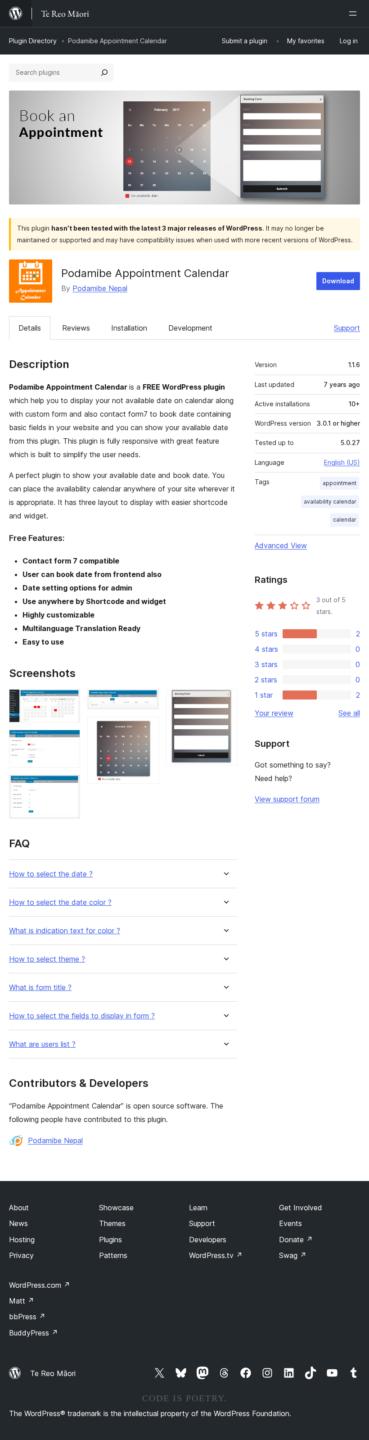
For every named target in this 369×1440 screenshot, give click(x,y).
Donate (296, 1239)
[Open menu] (354, 13)
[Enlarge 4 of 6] (146, 701)
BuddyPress (33, 1332)
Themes (112, 1223)
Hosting (22, 1239)
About (19, 1207)
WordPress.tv (216, 1255)
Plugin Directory (33, 41)
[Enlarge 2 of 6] (67, 741)
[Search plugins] (104, 73)
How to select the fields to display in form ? (82, 1016)
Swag (292, 1255)
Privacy (21, 1255)
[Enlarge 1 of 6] (67, 701)
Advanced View (281, 545)
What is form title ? (40, 987)
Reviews (76, 327)
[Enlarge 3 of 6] (67, 786)
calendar (344, 519)
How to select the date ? (51, 874)
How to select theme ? (47, 959)
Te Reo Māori (53, 1373)
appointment (339, 483)
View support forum (287, 799)
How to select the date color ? (60, 902)
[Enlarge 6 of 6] (225, 701)
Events (290, 1223)
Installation (129, 327)
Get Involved (300, 1207)
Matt (21, 1300)
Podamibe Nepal (99, 288)
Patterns (113, 1255)
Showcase (116, 1207)
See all (349, 713)
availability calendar (330, 501)
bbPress (27, 1316)
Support (347, 327)
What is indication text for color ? (64, 931)
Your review (274, 713)
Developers (207, 1239)
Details (29, 327)
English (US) (342, 462)
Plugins (110, 1239)
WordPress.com (39, 1285)
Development (190, 327)
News (18, 1223)
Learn (198, 1207)
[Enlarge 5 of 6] (146, 728)
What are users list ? (42, 1044)
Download (338, 281)
